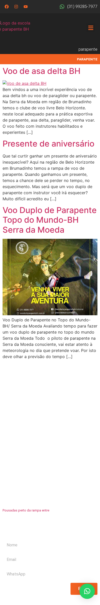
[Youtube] (26, 7)
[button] (90, 27)
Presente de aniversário (48, 144)
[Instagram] (16, 7)
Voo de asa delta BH (42, 71)
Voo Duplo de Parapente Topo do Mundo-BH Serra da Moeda (50, 220)
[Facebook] (7, 7)
